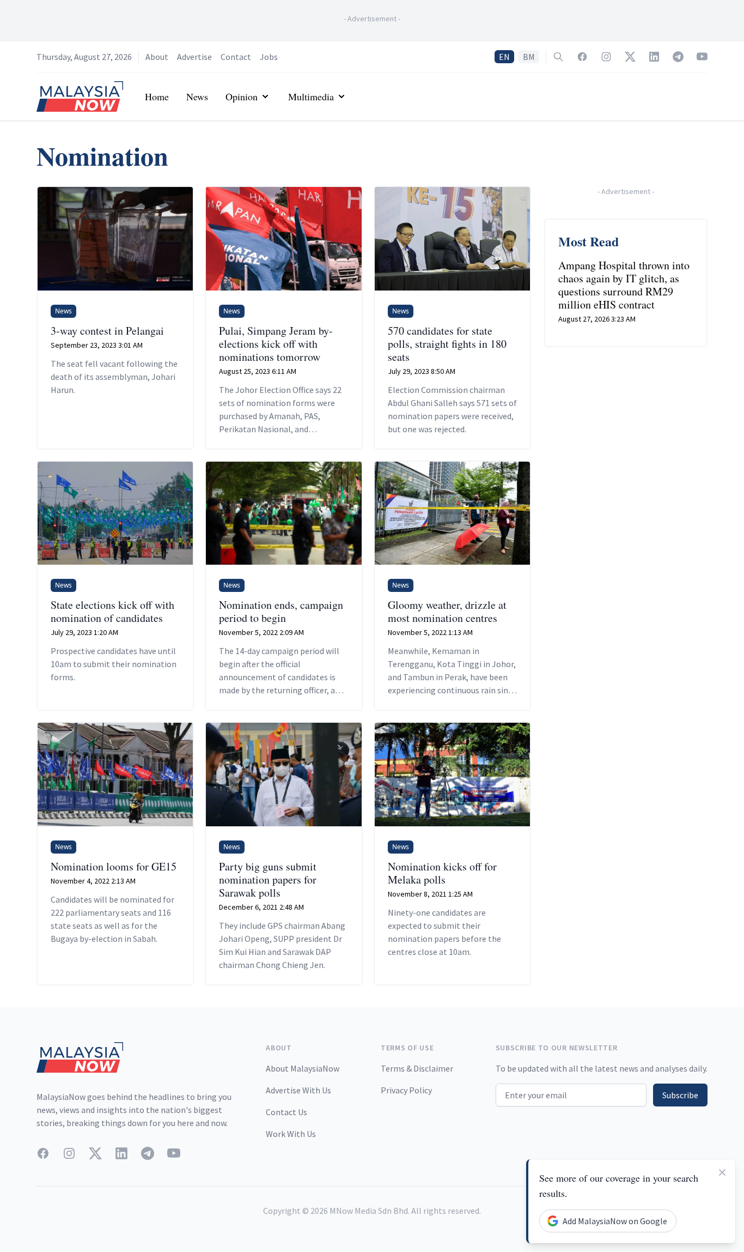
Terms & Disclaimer (417, 1068)
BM (529, 56)
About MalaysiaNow (302, 1068)
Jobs (269, 56)
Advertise (194, 56)
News (197, 96)
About (156, 56)
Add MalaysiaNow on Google (615, 1220)
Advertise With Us (298, 1090)
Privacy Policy (406, 1090)
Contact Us (286, 1111)
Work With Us (291, 1133)
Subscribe (680, 1095)
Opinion (241, 96)
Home (157, 96)
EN (504, 56)
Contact (236, 56)
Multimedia (311, 96)
